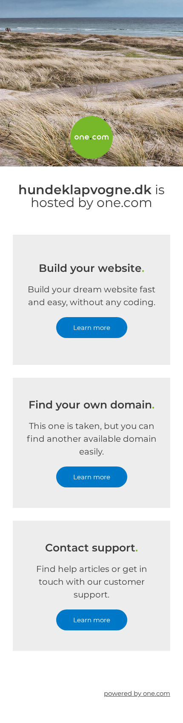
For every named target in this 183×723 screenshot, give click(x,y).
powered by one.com (137, 693)
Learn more (91, 328)
